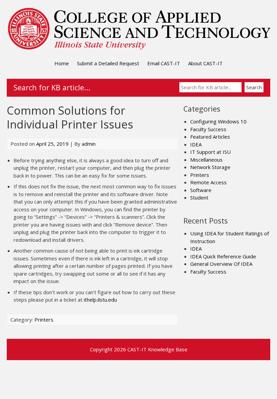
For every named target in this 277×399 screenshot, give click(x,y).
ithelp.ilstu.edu (100, 299)
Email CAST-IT (163, 63)
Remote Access (208, 182)
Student (199, 197)
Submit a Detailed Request (108, 63)
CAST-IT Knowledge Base (157, 349)
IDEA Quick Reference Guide (223, 256)
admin (89, 143)
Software (200, 190)
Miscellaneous (206, 159)
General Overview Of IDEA (221, 263)
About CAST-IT (205, 63)
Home (61, 63)
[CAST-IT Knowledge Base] (138, 48)
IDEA (196, 144)
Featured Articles (210, 136)
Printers (43, 319)
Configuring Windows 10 (218, 121)
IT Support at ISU (210, 151)
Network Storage (210, 167)
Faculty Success (208, 129)
